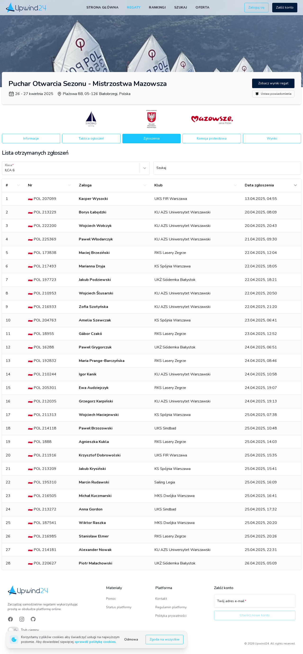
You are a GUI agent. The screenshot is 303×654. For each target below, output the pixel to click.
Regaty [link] (133, 7)
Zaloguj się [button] (256, 7)
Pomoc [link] (111, 598)
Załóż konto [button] (285, 7)
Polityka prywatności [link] (171, 615)
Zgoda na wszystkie (164, 639)
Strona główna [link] (102, 7)
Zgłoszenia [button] (151, 138)
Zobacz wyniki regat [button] (273, 83)
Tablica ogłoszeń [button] (91, 138)
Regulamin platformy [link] (171, 607)
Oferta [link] (202, 7)
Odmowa (131, 639)
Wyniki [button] (272, 138)
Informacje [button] (31, 138)
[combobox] (5, 170)
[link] (26, 7)
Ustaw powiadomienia (276, 94)
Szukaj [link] (180, 7)
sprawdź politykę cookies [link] (95, 642)
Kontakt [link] (161, 598)
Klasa (8, 165)
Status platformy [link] (118, 607)
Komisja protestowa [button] (212, 138)
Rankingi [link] (157, 7)
